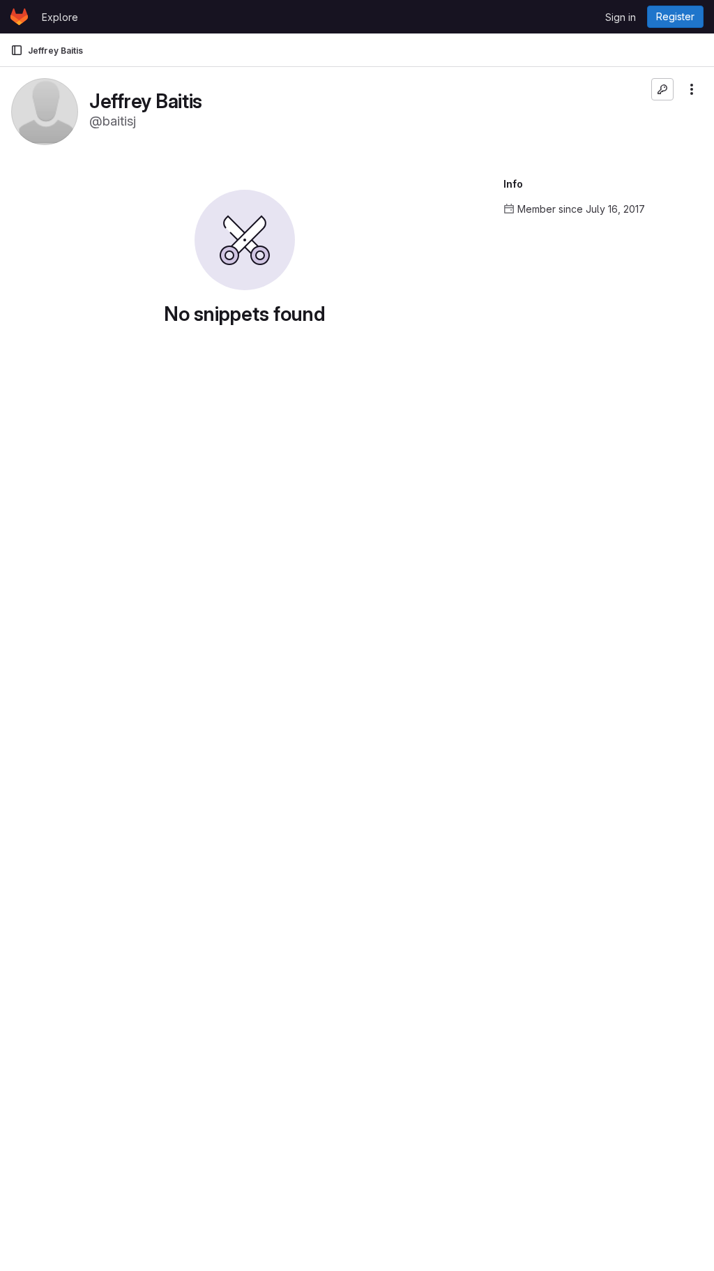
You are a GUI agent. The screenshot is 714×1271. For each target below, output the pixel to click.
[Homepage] (19, 17)
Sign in (620, 17)
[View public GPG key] (662, 89)
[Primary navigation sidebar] (17, 50)
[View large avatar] (44, 110)
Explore (60, 17)
